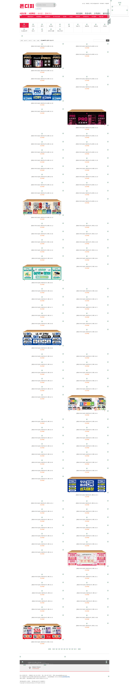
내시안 (40, 13)
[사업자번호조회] (66, 677)
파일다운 (101, 16)
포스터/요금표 (56, 16)
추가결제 (94, 16)
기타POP (77, 16)
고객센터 (97, 13)
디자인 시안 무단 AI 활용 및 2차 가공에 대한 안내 (38, 664)
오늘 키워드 (39, 8)
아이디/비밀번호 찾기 (94, 3)
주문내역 (107, 3)
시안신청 (23, 13)
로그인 (83, 3)
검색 (108, 40)
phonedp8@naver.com (61, 675)
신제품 (21, 40)
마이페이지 (102, 3)
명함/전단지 (30, 16)
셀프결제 (106, 13)
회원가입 (87, 3)
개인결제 (79, 13)
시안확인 (32, 13)
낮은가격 (30, 40)
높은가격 (25, 40)
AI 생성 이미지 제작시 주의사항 (34, 662)
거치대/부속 (86, 16)
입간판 (64, 16)
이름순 (34, 40)
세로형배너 (39, 16)
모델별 (38, 40)
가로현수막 (47, 16)
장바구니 (48, 13)
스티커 (70, 16)
